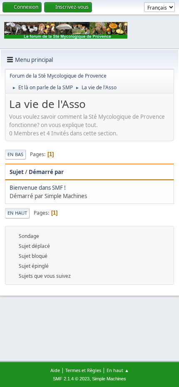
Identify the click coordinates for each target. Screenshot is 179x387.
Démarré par (46, 172)
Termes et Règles (83, 370)
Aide (55, 370)
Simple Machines (109, 378)
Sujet (17, 172)
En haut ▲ (118, 370)
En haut (17, 213)
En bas (15, 154)
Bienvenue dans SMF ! (38, 187)
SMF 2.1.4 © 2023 (71, 378)
